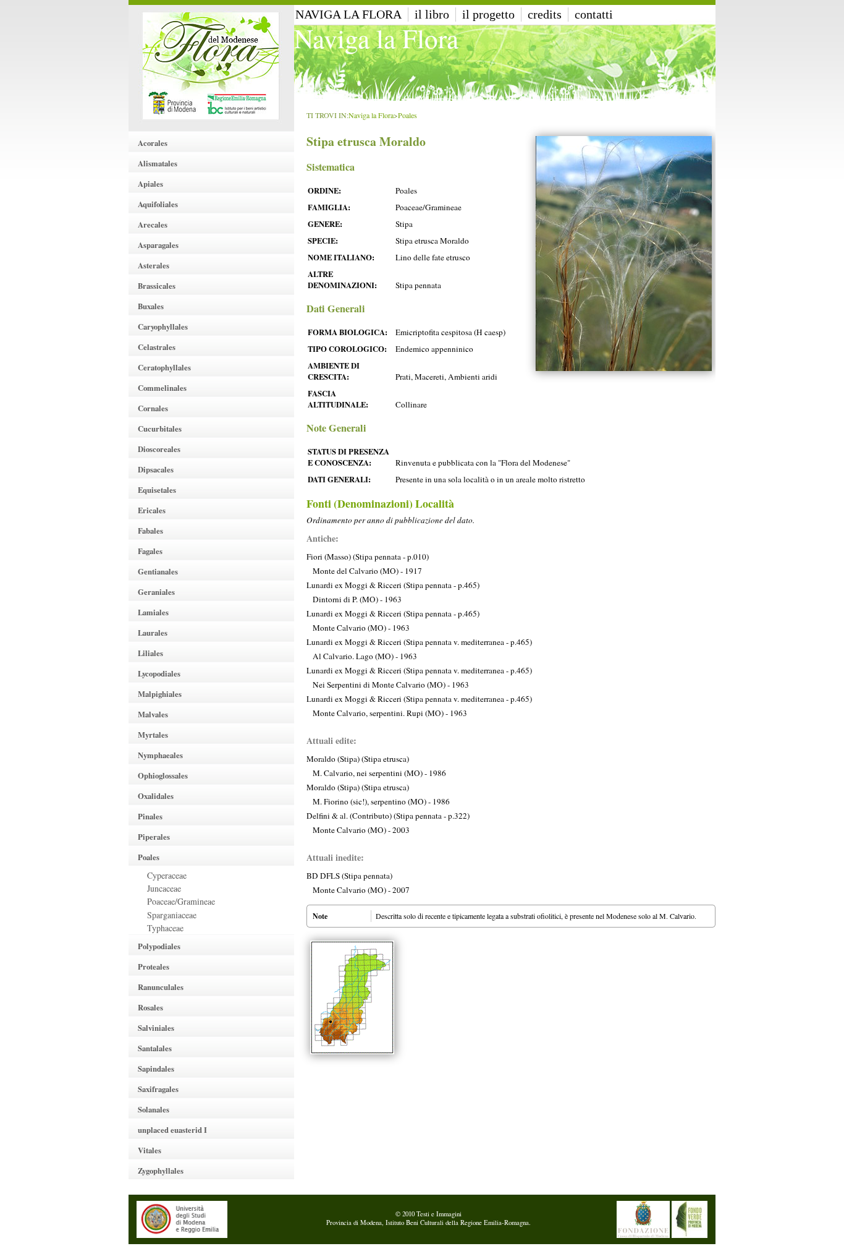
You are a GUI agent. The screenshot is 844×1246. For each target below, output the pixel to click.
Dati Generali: (339, 479)
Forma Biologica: (347, 332)
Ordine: (324, 190)
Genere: (325, 223)
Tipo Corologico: (347, 348)
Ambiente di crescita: (334, 371)
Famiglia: (329, 207)
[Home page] (211, 65)
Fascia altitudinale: (338, 399)
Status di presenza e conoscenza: (348, 457)
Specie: (323, 240)
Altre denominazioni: (342, 279)
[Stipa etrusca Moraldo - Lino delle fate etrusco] (623, 253)
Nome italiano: (341, 257)
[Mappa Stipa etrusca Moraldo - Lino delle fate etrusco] (352, 997)
